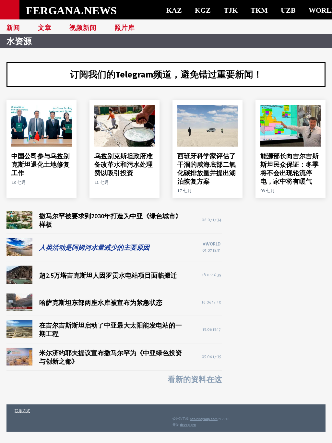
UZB (288, 10)
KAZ (174, 10)
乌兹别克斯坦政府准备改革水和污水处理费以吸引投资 (123, 164)
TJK (231, 10)
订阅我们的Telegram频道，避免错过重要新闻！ (166, 74)
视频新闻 (83, 27)
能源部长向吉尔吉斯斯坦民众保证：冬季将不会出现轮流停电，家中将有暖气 (289, 168)
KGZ (203, 10)
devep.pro (188, 424)
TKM (259, 10)
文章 (45, 27)
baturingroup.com (204, 419)
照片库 (124, 27)
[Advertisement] (280, 251)
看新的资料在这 (195, 379)
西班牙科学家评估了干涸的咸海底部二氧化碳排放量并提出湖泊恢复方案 (206, 168)
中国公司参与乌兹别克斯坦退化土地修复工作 (40, 164)
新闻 (13, 27)
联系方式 (22, 410)
